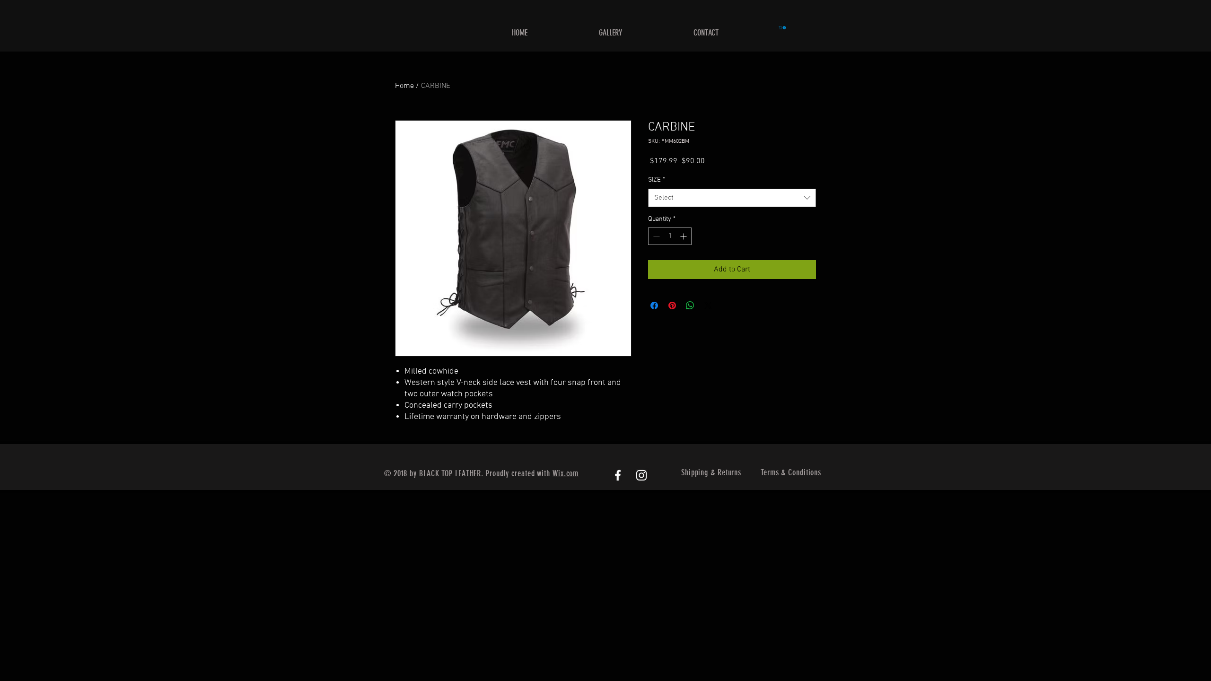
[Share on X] (708, 305)
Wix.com (566, 473)
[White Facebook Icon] (618, 475)
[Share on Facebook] (654, 305)
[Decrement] (655, 236)
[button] (783, 27)
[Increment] (684, 236)
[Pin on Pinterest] (672, 305)
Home (404, 86)
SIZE (656, 180)
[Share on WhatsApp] (690, 305)
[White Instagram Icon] (641, 475)
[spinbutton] (669, 236)
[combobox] (732, 198)
